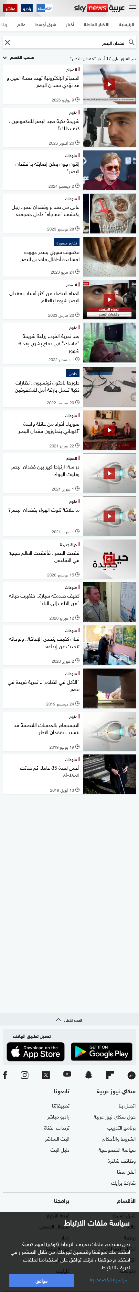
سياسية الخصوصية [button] (109, 1278)
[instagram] (24, 1075)
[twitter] (46, 1075)
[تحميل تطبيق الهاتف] (69, 1051)
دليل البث (60, 1149)
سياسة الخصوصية (117, 1149)
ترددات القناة (57, 1127)
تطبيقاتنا (61, 1105)
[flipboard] (110, 1075)
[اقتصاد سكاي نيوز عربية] (45, 8)
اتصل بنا (127, 1105)
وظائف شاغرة (122, 1160)
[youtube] (67, 1075)
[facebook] (5, 1075)
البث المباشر (57, 1138)
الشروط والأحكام (119, 1138)
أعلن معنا (126, 1171)
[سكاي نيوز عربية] (99, 8)
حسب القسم (21, 57)
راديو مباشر (58, 1116)
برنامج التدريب (121, 1127)
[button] (7, 42)
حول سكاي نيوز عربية (115, 1116)
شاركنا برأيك (123, 1182)
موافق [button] (42, 1280)
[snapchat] (88, 1075)
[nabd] (131, 1075)
